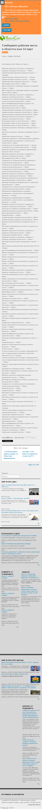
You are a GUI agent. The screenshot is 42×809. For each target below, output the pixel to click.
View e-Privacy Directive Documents (17, 21)
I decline (6, 30)
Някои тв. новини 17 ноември (7, 577)
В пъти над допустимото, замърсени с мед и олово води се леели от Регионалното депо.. (20, 553)
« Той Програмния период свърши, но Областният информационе (11, 455)
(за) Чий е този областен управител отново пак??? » (29, 454)
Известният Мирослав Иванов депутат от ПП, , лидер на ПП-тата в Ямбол (20, 663)
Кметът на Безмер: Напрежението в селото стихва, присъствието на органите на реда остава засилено (19, 511)
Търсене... (5, 473)
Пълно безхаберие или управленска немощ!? (16, 544)
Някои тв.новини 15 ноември (7, 611)
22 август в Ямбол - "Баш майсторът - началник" (15, 498)
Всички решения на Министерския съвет (14, 674)
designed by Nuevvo (34, 805)
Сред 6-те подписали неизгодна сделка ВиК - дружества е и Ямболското (18, 486)
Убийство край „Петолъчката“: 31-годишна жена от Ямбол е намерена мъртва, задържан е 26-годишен (18, 687)
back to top (34, 465)
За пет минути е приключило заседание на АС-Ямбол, (19, 536)
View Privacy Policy (11, 19)
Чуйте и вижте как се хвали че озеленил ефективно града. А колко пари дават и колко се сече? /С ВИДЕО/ (31, 762)
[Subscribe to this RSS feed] (39, 523)
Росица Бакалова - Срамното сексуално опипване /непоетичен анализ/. (29, 742)
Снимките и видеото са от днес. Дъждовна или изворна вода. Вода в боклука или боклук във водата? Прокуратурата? (31, 713)
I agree (6, 25)
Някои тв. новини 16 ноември (7, 594)
